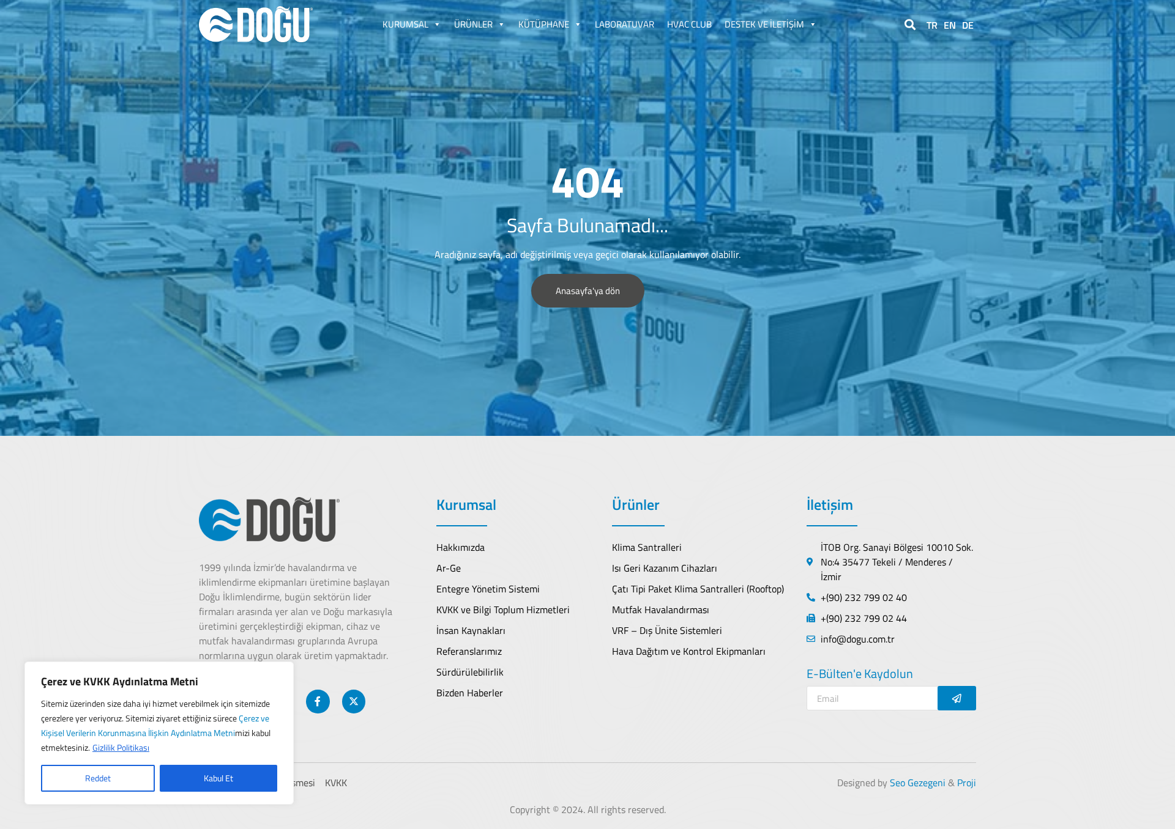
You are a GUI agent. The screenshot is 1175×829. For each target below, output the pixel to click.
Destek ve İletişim (764, 24)
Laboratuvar (624, 24)
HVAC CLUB (689, 24)
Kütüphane (543, 24)
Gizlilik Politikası (120, 747)
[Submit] (957, 698)
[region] (159, 733)
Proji (966, 782)
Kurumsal (405, 24)
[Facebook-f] (317, 701)
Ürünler (473, 24)
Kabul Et (218, 778)
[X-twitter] (353, 701)
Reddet (98, 778)
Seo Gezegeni (918, 782)
